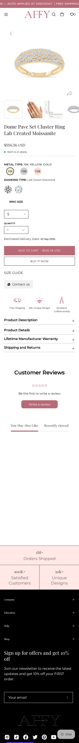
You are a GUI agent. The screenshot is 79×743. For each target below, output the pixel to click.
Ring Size (16, 201)
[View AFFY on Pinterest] (44, 737)
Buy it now (39, 261)
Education (9, 612)
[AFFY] (37, 14)
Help (6, 625)
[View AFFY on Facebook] (26, 737)
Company (9, 599)
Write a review (39, 404)
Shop (7, 639)
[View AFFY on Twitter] (35, 737)
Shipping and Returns (22, 347)
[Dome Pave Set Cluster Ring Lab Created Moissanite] (13, 109)
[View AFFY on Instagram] (7, 737)
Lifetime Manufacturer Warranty (31, 339)
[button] (53, 14)
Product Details (17, 330)
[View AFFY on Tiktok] (16, 737)
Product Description (20, 320)
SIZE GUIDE (13, 273)
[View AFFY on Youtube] (54, 737)
